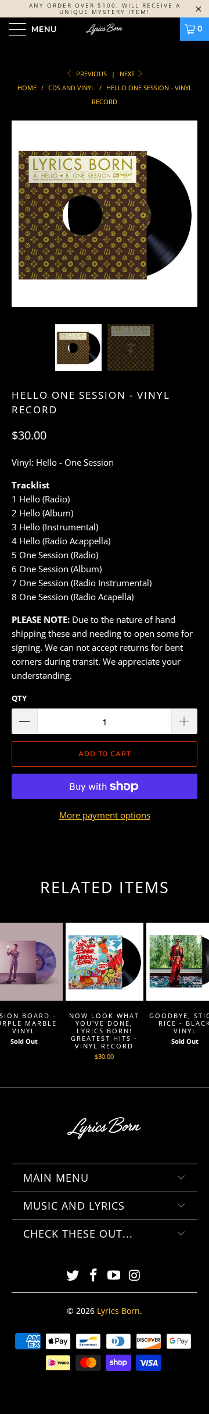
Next (128, 73)
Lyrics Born (118, 1310)
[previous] (22, 222)
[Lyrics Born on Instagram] (135, 1276)
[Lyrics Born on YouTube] (114, 1276)
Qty (19, 698)
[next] (186, 222)
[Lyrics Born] (104, 29)
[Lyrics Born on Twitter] (73, 1276)
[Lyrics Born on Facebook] (93, 1276)
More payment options (104, 815)
